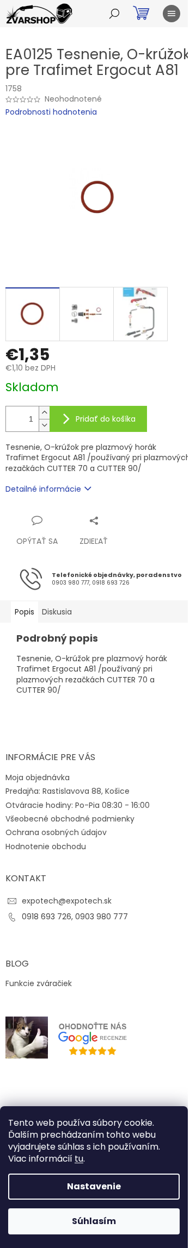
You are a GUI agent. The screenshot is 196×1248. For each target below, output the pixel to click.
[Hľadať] (114, 13)
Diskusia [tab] (57, 611)
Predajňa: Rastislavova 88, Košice (67, 791)
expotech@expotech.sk (67, 900)
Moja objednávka (37, 777)
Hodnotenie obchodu (45, 846)
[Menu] (171, 13)
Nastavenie (94, 1186)
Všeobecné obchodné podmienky (69, 818)
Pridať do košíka (106, 418)
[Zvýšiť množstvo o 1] (44, 412)
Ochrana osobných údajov (56, 832)
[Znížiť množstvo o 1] (44, 425)
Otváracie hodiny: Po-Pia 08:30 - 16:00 (77, 805)
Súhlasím (94, 1221)
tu (79, 1158)
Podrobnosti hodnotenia (51, 112)
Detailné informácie (43, 489)
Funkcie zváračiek (38, 984)
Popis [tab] (24, 611)
